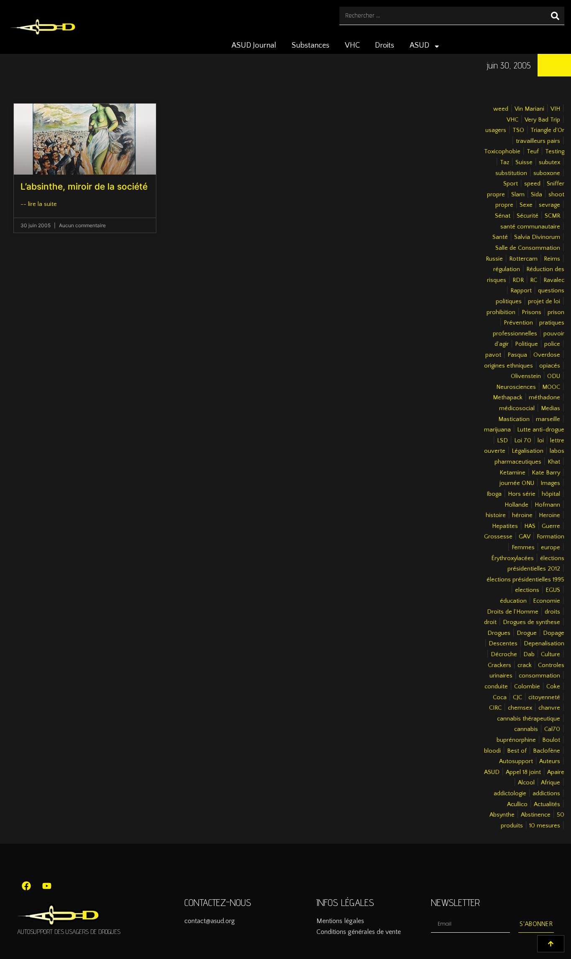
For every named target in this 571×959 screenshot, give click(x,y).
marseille (548, 419)
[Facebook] (26, 886)
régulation (506, 269)
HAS (529, 526)
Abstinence (536, 815)
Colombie (527, 686)
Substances (310, 45)
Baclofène (546, 751)
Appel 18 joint (523, 772)
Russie (494, 259)
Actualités (547, 804)
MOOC (551, 387)
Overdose (546, 355)
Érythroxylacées (512, 558)
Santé (500, 237)
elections (527, 590)
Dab (529, 654)
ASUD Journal (254, 45)
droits (552, 612)
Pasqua (517, 355)
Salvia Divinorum (537, 237)
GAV (524, 536)
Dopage (553, 633)
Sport (510, 183)
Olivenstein (526, 376)
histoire (496, 515)
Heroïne (549, 515)
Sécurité (527, 216)
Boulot (551, 740)
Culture (550, 654)
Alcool (526, 782)
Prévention (518, 323)
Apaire (555, 772)
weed (500, 109)
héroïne (522, 515)
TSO (518, 130)
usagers (495, 130)
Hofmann (547, 505)
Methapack (508, 397)
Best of (517, 751)
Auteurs (549, 761)
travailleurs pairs (538, 141)
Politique (526, 344)
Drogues (498, 633)
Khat (554, 462)
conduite (496, 686)
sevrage (549, 205)
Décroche (504, 654)
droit (490, 622)
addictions (546, 793)
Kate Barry (546, 472)
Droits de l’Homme (512, 612)
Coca (500, 697)
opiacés (549, 366)
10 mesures (544, 825)
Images (550, 483)
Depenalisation (544, 643)
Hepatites (505, 526)
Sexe (526, 205)
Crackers (499, 665)
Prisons (531, 312)
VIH (555, 109)
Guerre (551, 526)
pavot (493, 355)
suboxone (546, 173)
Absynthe (502, 815)
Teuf (533, 151)
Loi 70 (522, 440)
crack (524, 665)
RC (533, 280)
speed (532, 183)
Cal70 (552, 729)
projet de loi (544, 301)
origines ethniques (508, 366)
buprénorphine (516, 740)
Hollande (516, 505)
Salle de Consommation (527, 248)
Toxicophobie (502, 151)
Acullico (517, 804)
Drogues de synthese (531, 622)
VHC (352, 45)
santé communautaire (530, 226)
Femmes (523, 547)
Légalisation (527, 451)
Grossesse (498, 536)
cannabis (526, 729)
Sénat (502, 216)
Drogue (527, 633)
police (552, 344)
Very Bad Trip (542, 120)
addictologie (510, 793)
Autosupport (516, 761)
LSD (502, 440)
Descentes (503, 643)
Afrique (550, 782)
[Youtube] (47, 886)
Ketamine (512, 472)
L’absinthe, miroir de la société (84, 186)
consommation (539, 675)
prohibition (501, 312)
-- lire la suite (38, 204)
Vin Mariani (529, 109)
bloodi (492, 751)
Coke (553, 686)
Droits (384, 45)
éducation (513, 601)
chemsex (520, 708)
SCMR (552, 216)
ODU (553, 376)
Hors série (521, 494)
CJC (517, 697)
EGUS (553, 590)
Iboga (494, 494)
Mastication (514, 419)
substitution (511, 173)
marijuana (497, 429)
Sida (536, 194)
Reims (552, 259)
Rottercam (523, 259)
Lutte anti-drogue (540, 429)
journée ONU (517, 483)
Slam (518, 194)
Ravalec (553, 280)
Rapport (521, 290)
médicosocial (517, 408)
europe (550, 547)
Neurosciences (516, 387)
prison (556, 312)
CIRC (495, 708)
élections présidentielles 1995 (525, 579)
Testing (554, 151)
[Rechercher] (555, 16)
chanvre (549, 708)
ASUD (419, 45)
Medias (550, 408)
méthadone (544, 397)
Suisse (524, 162)
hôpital (551, 494)
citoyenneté (544, 697)
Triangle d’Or (547, 130)
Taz (504, 162)
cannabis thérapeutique (528, 718)
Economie (546, 601)
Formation (550, 536)
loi (541, 440)
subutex (549, 162)
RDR (518, 280)
